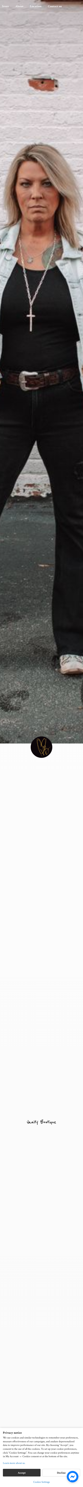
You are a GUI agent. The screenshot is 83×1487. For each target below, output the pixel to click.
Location (36, 6)
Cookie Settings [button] (41, 1482)
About (19, 6)
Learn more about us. (14, 1463)
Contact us (55, 6)
